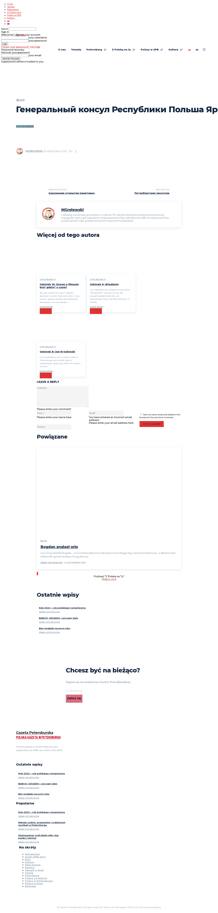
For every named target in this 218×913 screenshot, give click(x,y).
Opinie (29, 873)
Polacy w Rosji (34, 883)
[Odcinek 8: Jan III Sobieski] (61, 327)
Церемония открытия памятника (72, 193)
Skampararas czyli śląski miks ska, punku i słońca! (38, 836)
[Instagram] (22, 758)
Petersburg (13, 9)
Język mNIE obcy (35, 857)
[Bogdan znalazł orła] (109, 491)
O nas (10, 3)
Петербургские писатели (152, 193)
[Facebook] (17, 758)
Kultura (11, 17)
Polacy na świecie (36, 878)
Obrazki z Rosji (34, 870)
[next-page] (37, 573)
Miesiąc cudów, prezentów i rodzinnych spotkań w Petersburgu (41, 824)
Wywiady (30, 886)
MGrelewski (34, 151)
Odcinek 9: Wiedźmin (104, 284)
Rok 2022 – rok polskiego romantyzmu (62, 607)
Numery (30, 867)
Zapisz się (74, 698)
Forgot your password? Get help (20, 47)
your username (38, 37)
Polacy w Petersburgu (39, 881)
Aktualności (32, 854)
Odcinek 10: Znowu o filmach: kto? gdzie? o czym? (59, 286)
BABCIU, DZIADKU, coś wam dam (58, 618)
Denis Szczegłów (51, 562)
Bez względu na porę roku (54, 628)
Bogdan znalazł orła (59, 547)
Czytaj (46, 311)
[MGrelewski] (20, 151)
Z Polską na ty (14, 12)
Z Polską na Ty (48, 279)
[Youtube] (33, 758)
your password (38, 40)
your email (35, 55)
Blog (20, 100)
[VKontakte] (28, 758)
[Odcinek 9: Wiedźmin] (111, 259)
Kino (28, 859)
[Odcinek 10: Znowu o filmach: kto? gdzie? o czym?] (61, 259)
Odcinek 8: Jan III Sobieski (57, 351)
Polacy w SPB (14, 15)
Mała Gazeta (32, 865)
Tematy (11, 6)
